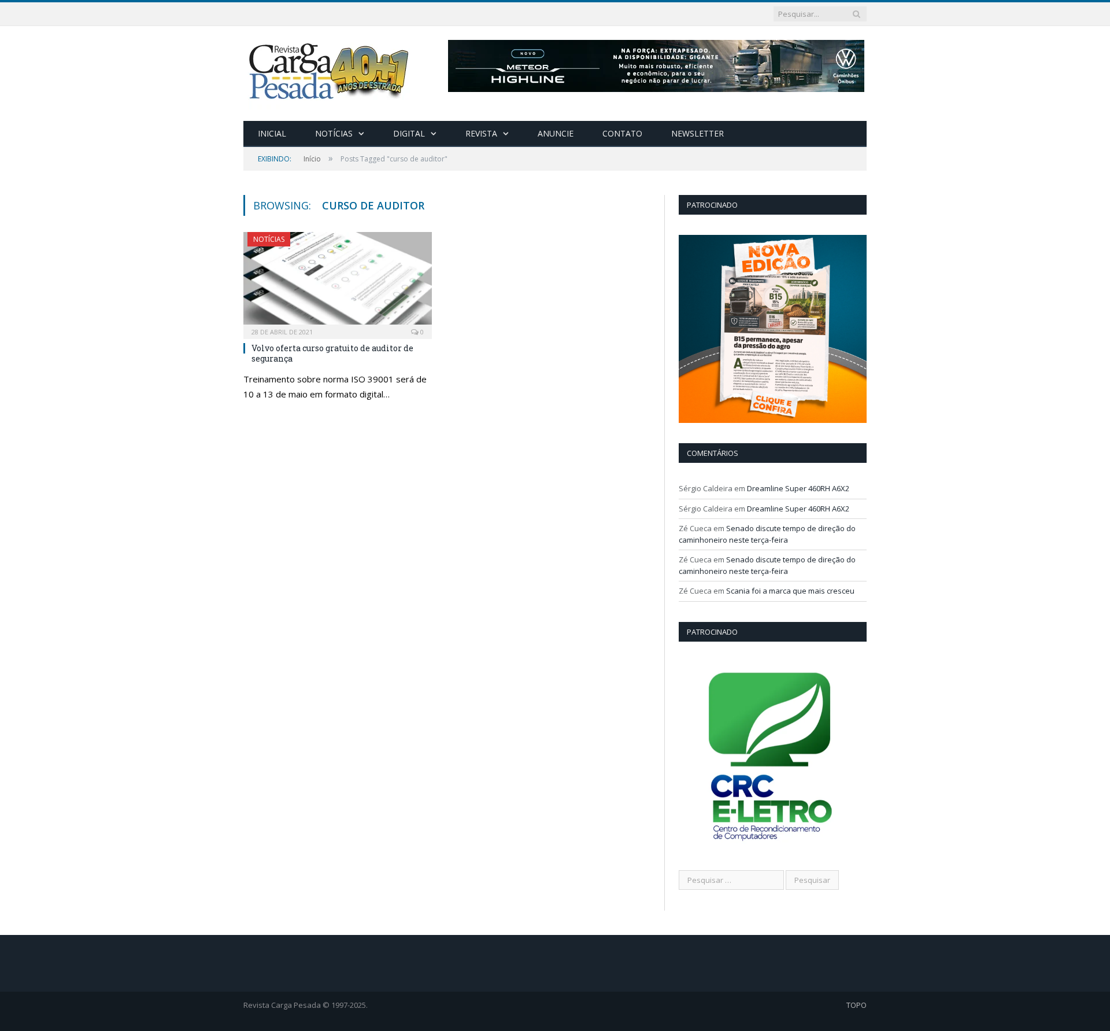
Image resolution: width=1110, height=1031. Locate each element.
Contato (622, 133)
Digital (409, 133)
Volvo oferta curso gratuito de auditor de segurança (332, 353)
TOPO (856, 1005)
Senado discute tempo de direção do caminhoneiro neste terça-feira (767, 534)
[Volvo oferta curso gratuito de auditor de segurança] (337, 282)
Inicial (272, 133)
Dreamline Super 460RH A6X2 (798, 488)
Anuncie (556, 133)
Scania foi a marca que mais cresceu (790, 591)
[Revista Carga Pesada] (330, 71)
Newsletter (697, 133)
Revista (481, 133)
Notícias (334, 133)
